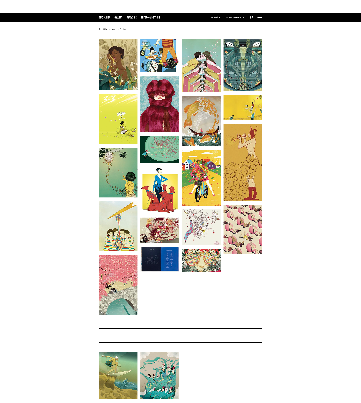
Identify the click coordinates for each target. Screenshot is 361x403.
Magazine (132, 17)
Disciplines (104, 17)
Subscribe (215, 17)
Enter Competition (150, 17)
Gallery (119, 17)
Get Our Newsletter (235, 17)
